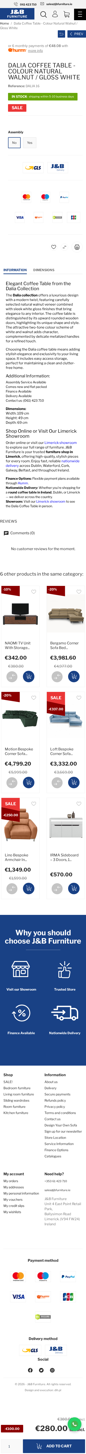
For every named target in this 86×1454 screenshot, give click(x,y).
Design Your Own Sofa (60, 1125)
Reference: (16, 86)
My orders (10, 1181)
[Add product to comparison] (11, 676)
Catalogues (52, 1156)
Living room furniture (18, 1094)
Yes (29, 143)
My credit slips (13, 1206)
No (14, 143)
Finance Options (56, 1150)
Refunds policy (55, 1100)
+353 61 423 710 (55, 1181)
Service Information (59, 1144)
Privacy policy (54, 1107)
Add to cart (59, 1446)
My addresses (13, 1187)
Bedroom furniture (17, 1088)
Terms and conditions (60, 1113)
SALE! (7, 1082)
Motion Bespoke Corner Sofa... (19, 751)
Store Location (55, 1137)
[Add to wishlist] (33, 592)
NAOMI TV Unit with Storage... (18, 645)
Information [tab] (15, 270)
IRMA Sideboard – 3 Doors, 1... (64, 857)
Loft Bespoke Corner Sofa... (61, 751)
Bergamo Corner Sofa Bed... (64, 645)
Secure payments (57, 1094)
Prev (78, 34)
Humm (23, 483)
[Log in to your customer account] (55, 14)
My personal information (21, 1193)
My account (13, 1174)
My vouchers (12, 1199)
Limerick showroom (60, 443)
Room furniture (14, 1107)
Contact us (52, 1119)
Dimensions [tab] (43, 270)
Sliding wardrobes (16, 1100)
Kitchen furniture (15, 1113)
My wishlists (12, 1212)
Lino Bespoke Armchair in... (16, 857)
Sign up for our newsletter (63, 1131)
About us (51, 1082)
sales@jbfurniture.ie (57, 1190)
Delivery (50, 1088)
